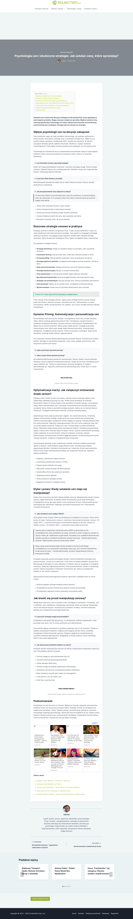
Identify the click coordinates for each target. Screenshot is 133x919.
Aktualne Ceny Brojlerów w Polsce (49, 784)
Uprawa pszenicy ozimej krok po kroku (87, 844)
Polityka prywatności (93, 913)
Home (74, 913)
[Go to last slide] (22, 874)
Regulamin (115, 913)
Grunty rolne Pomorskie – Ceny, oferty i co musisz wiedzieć (58, 787)
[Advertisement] (66, 26)
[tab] (62, 886)
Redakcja (105, 913)
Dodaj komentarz (40, 899)
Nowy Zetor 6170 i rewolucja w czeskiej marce (53, 791)
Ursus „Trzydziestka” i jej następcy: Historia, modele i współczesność (98, 871)
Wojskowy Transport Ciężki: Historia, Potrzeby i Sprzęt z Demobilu (33, 871)
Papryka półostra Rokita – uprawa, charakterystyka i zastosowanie (61, 794)
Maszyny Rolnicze (66, 52)
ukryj (45, 93)
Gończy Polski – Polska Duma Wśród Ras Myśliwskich (65, 871)
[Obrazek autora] (59, 61)
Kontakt (81, 913)
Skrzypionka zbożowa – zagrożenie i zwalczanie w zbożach (45, 844)
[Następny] (111, 874)
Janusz (64, 61)
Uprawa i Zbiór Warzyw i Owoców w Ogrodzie (53, 781)
